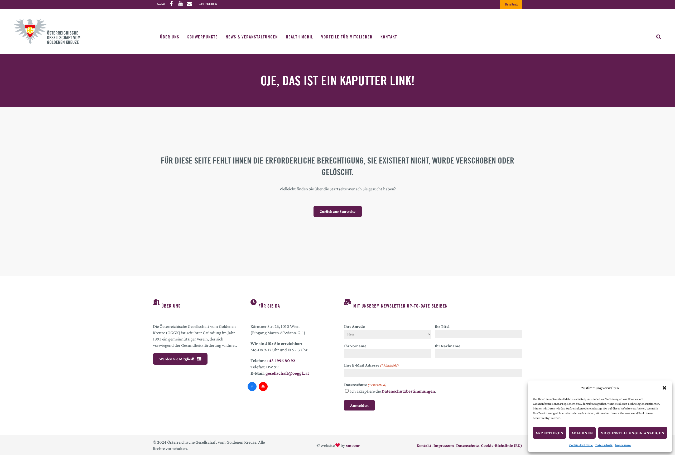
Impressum (623, 445)
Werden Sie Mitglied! (176, 359)
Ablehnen (582, 433)
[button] (664, 387)
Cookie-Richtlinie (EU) (501, 445)
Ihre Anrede (354, 326)
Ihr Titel (442, 326)
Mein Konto (511, 4)
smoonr (353, 445)
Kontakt (424, 445)
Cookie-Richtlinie (581, 445)
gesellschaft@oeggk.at (287, 373)
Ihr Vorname (355, 346)
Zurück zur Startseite (337, 211)
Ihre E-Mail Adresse (371, 365)
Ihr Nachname (447, 346)
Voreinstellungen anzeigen (632, 433)
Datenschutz (604, 445)
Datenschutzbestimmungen (408, 391)
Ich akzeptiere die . (393, 391)
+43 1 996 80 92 (208, 4)
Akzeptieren (549, 433)
